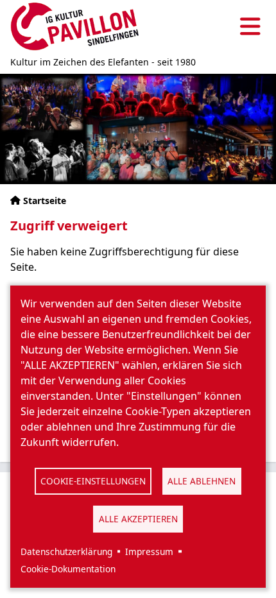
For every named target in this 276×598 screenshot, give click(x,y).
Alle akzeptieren (138, 519)
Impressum (149, 551)
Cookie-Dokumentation (68, 569)
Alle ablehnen (202, 481)
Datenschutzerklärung (66, 551)
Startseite (44, 200)
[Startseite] (74, 27)
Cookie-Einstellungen (93, 481)
